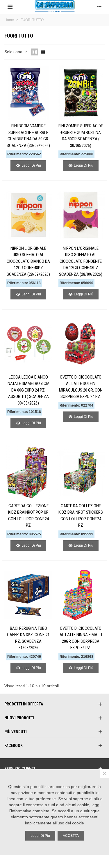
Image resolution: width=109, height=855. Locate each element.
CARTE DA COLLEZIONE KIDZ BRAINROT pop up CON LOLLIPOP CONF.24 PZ (28, 515)
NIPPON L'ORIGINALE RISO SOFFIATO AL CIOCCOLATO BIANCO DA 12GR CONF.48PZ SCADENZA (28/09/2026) (28, 261)
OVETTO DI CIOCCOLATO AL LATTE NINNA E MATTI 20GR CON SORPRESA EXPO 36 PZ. (81, 638)
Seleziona (14, 51)
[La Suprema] (54, 6)
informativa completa (30, 811)
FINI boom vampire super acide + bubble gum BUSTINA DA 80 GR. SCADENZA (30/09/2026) (28, 135)
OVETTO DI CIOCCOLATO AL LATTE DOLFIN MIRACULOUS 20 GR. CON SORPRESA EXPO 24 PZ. (81, 387)
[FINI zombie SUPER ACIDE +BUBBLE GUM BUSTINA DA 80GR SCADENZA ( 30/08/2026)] (81, 93)
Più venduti (15, 731)
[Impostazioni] (99, 6)
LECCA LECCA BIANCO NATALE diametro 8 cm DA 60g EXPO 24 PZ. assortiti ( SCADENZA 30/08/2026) (28, 390)
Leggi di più (40, 836)
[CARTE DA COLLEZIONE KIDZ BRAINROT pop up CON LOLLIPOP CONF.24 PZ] (28, 472)
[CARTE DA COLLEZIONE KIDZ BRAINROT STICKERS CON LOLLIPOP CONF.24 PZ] (81, 472)
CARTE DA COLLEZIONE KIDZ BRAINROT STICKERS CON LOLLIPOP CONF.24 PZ (80, 515)
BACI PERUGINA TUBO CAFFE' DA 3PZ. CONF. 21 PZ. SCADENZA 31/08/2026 (28, 638)
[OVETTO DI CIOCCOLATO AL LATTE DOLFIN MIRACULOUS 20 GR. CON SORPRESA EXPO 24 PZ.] (81, 343)
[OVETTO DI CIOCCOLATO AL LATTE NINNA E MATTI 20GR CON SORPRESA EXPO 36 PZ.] (81, 595)
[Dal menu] (9, 6)
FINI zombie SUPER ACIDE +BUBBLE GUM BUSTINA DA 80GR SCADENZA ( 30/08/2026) (80, 135)
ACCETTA (71, 836)
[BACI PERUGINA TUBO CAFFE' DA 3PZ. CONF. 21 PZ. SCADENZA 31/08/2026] (28, 595)
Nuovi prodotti (19, 718)
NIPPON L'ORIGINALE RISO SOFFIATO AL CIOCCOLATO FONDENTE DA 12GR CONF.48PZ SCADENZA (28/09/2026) (80, 261)
